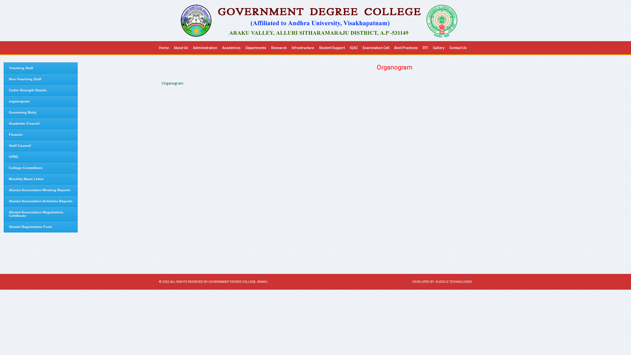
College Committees (26, 168)
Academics (231, 48)
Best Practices (406, 48)
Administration (205, 48)
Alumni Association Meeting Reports (39, 190)
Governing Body (22, 112)
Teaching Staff (21, 68)
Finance (15, 135)
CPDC (13, 157)
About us (181, 48)
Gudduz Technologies (454, 282)
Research (279, 48)
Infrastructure (303, 48)
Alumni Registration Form (30, 227)
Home (164, 48)
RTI (425, 48)
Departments (255, 48)
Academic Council (24, 123)
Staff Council (20, 146)
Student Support (332, 48)
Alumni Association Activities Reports (40, 201)
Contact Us (458, 48)
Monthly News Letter (26, 179)
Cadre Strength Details (28, 90)
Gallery (438, 48)
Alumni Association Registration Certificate (36, 214)
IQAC (354, 48)
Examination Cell (376, 48)
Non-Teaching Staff (25, 79)
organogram (19, 101)
